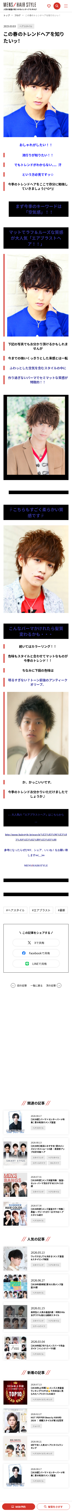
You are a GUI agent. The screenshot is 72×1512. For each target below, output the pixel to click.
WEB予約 (20, 1506)
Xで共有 (39, 943)
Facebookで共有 (39, 953)
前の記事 (22, 985)
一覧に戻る (36, 985)
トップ (6, 15)
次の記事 (51, 985)
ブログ (17, 15)
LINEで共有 (39, 964)
